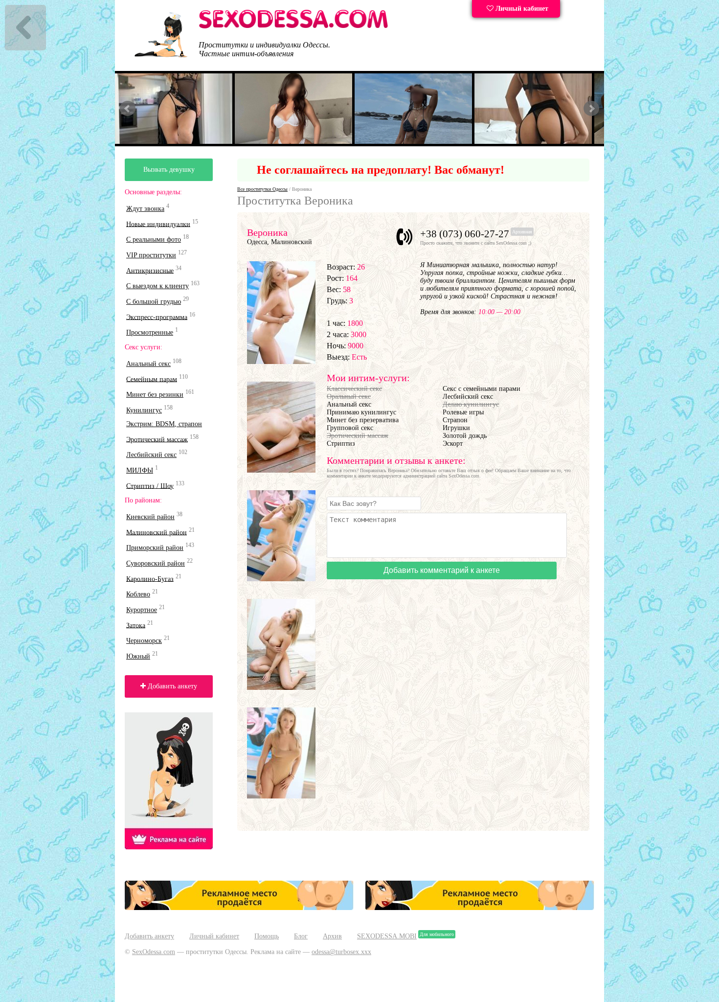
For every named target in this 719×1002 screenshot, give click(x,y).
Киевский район (150, 517)
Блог (301, 936)
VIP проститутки (151, 255)
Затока (135, 625)
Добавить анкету (171, 686)
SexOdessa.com (153, 952)
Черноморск (144, 640)
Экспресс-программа (156, 316)
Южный (138, 656)
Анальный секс (148, 363)
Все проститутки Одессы (262, 189)
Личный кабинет (521, 8)
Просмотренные (149, 332)
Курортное (141, 610)
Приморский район (154, 547)
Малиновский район (156, 532)
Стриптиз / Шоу (150, 485)
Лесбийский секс (151, 454)
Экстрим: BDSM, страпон (164, 424)
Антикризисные (150, 270)
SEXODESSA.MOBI (387, 936)
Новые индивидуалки (158, 224)
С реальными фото (153, 239)
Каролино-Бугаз (150, 578)
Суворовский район (155, 563)
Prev (127, 108)
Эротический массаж (157, 439)
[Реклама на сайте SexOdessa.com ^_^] (239, 907)
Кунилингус (144, 410)
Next (591, 108)
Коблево (138, 594)
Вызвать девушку (169, 169)
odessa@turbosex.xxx (341, 952)
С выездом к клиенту (157, 286)
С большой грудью (153, 301)
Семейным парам (151, 379)
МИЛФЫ (139, 470)
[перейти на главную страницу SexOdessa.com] (293, 26)
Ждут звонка (145, 208)
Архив (332, 936)
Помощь (266, 936)
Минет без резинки (154, 394)
